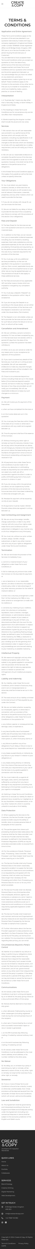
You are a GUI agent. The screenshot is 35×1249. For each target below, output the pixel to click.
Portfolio (4, 1169)
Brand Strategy (6, 1184)
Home (3, 1162)
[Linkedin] (6, 1222)
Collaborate (5, 1173)
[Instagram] (2, 1222)
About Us (4, 1165)
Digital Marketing (7, 1192)
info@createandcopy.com (14, 1214)
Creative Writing (7, 1188)
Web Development (8, 1195)
